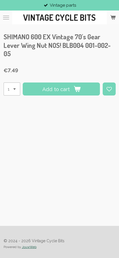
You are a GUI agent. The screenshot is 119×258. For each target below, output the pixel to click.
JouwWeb (29, 247)
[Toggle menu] (6, 17)
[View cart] (113, 17)
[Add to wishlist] (109, 89)
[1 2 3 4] (12, 89)
